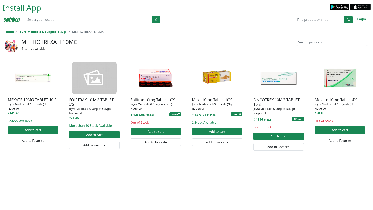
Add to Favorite (33, 140)
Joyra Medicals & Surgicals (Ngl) (43, 32)
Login (361, 19)
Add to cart (33, 130)
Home (9, 32)
